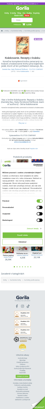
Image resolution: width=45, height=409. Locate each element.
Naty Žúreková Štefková (19, 69)
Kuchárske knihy (16, 31)
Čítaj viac (22, 123)
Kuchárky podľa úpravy (32, 31)
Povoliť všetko (22, 235)
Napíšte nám (34, 148)
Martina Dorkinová (36, 255)
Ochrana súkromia (22, 393)
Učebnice (22, 364)
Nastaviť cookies (22, 395)
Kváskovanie (24, 71)
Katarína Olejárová (22, 255)
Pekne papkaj (8, 255)
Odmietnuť (22, 242)
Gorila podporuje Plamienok (22, 368)
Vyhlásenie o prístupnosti (22, 400)
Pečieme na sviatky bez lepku (27, 253)
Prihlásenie (17, 25)
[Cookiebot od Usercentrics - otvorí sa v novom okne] (33, 165)
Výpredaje (22, 360)
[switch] (40, 207)
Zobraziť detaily (33, 228)
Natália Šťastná (8, 257)
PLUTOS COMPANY (36, 69)
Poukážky (22, 370)
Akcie (27, 15)
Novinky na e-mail (22, 389)
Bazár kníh (18, 15)
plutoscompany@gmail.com (22, 142)
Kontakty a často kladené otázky (22, 383)
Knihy (7, 31)
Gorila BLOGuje (22, 358)
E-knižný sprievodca (22, 362)
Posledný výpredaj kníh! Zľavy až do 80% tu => (22, 4)
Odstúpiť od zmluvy (22, 376)
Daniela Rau (6, 69)
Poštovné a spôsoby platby (22, 385)
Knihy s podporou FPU (22, 366)
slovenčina (36, 131)
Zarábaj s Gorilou (22, 387)
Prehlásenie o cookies (22, 397)
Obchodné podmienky (22, 391)
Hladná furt (36, 253)
